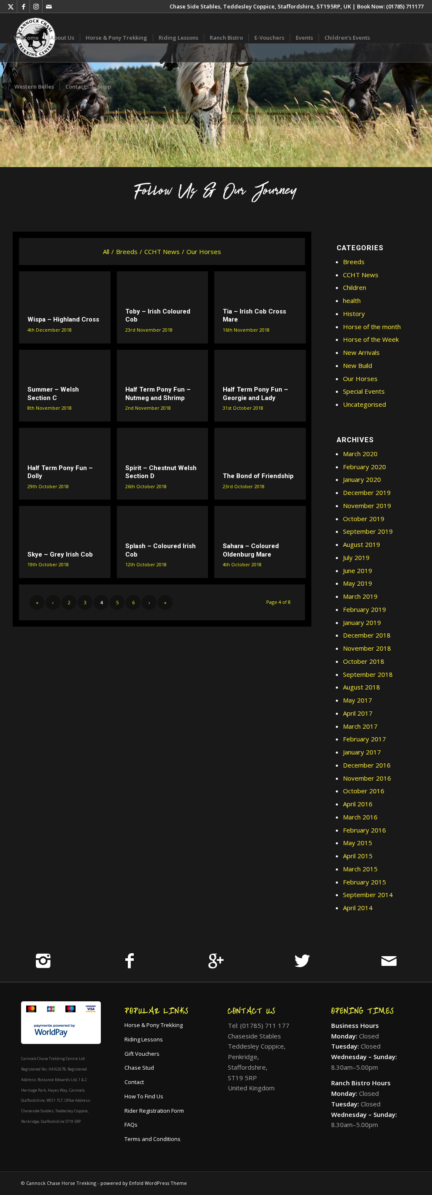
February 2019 (364, 609)
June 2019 (357, 570)
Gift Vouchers (141, 1053)
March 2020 (360, 453)
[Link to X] (11, 6)
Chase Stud (139, 1067)
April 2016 (358, 804)
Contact (134, 1082)
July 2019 (356, 557)
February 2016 (364, 830)
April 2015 (358, 856)
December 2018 (367, 635)
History (354, 313)
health (352, 300)
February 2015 (364, 882)
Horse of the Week (371, 339)
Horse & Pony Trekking (153, 1025)
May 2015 (357, 842)
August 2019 (361, 544)
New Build (357, 365)
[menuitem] (26, 37)
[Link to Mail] (49, 6)
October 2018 (363, 661)
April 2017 (358, 713)
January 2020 (362, 479)
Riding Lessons (143, 1039)
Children (354, 287)
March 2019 (360, 596)
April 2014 (358, 907)
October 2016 (363, 791)
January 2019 (362, 622)
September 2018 (368, 674)
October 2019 (363, 518)
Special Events (364, 391)
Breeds (353, 261)
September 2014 (368, 894)
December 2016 (367, 765)
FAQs (131, 1124)
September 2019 (368, 531)
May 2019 (357, 583)
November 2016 (367, 778)
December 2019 (367, 492)
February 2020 (364, 466)
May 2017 (357, 700)
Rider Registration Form (154, 1110)
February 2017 (364, 739)
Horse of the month (372, 326)
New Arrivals (361, 352)
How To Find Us (143, 1096)
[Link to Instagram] (36, 6)
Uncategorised (364, 404)
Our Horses (360, 378)
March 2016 (360, 817)
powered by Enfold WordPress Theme (143, 1183)
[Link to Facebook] (23, 6)
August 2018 (361, 687)
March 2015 (360, 869)
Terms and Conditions (152, 1139)
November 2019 (367, 505)
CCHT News (360, 274)
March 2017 (360, 726)
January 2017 (362, 752)
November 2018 (367, 648)
